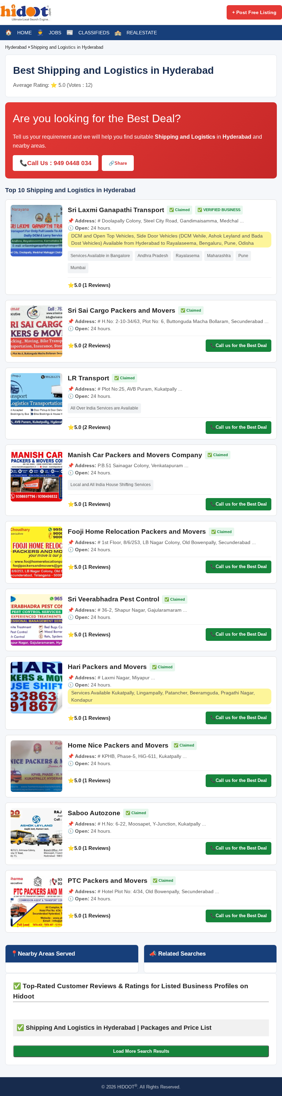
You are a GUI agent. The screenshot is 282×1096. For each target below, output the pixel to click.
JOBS (55, 32)
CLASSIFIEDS (93, 32)
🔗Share (118, 163)
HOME (24, 32)
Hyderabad (16, 47)
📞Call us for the (238, 345)
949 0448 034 (72, 163)
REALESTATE (142, 32)
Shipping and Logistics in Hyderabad (67, 47)
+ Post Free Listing (254, 12)
